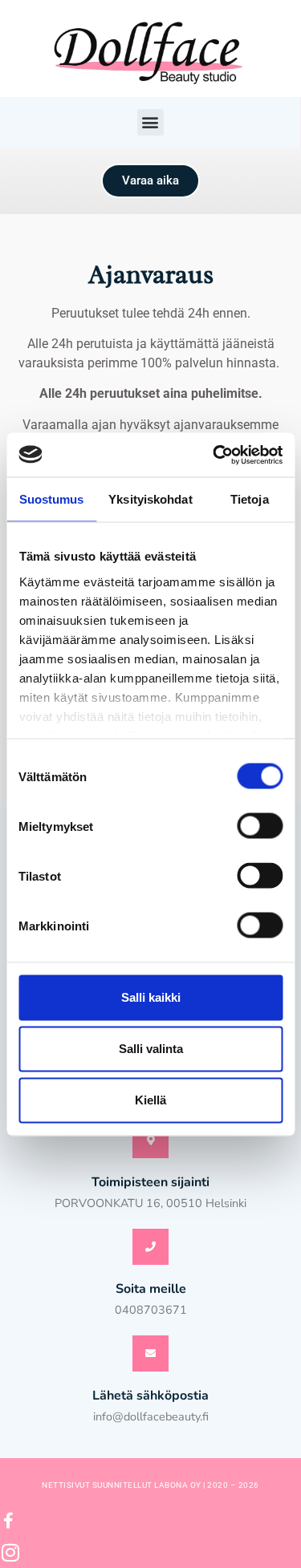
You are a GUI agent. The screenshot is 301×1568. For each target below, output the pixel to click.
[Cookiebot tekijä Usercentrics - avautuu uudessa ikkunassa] (214, 454)
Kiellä (150, 1100)
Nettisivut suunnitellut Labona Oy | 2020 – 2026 (150, 1485)
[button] (150, 122)
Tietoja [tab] (249, 499)
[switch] (260, 826)
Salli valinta (151, 1048)
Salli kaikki (151, 997)
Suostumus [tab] (51, 499)
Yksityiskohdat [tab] (150, 499)
